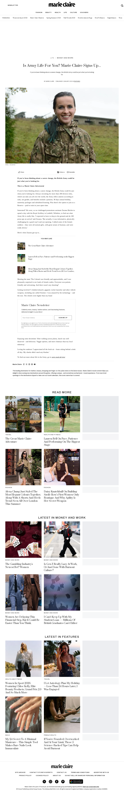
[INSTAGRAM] (29, 364)
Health (58, 12)
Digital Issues (111, 18)
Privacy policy (25, 775)
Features (77, 81)
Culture (73, 12)
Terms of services (43, 323)
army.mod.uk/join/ (58, 357)
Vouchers (84, 12)
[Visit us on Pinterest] (63, 781)
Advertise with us (101, 772)
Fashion (39, 12)
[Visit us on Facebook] (56, 781)
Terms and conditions (80, 772)
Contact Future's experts (41, 772)
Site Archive (20, 772)
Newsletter (72, 172)
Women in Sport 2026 (20, 18)
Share (22, 172)
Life (65, 12)
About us (57, 775)
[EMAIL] (35, 364)
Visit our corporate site (91, 786)
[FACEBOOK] (24, 364)
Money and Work (65, 58)
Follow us (62, 172)
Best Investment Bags (85, 18)
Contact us (62, 772)
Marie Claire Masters (37, 18)
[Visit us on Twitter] (44, 781)
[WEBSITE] (32, 364)
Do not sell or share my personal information (85, 775)
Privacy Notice (25, 324)
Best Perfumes (100, 18)
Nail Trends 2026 (69, 18)
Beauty (48, 12)
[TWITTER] (26, 364)
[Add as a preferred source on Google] (87, 781)
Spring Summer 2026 (53, 18)
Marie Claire (50, 81)
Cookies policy (42, 775)
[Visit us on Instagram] (50, 781)
